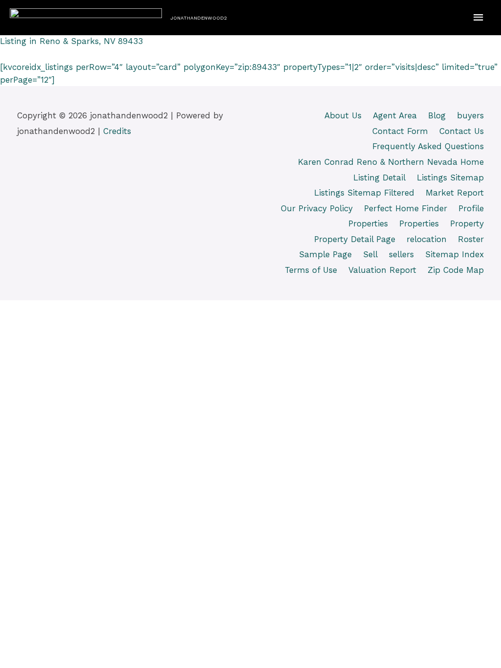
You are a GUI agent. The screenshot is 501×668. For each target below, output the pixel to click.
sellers (401, 254)
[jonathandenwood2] (86, 17)
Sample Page (325, 254)
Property (467, 223)
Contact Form (400, 131)
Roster (471, 239)
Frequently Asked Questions (428, 146)
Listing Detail (379, 177)
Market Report (455, 193)
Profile (471, 208)
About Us (343, 115)
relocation (427, 239)
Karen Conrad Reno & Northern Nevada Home (391, 162)
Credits (117, 131)
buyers (470, 115)
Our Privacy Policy (317, 208)
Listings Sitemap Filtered (364, 193)
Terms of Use (311, 270)
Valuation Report (382, 270)
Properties (368, 223)
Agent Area (395, 115)
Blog (437, 115)
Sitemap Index (454, 254)
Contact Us (461, 131)
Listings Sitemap (450, 177)
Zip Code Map (456, 270)
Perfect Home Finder (405, 208)
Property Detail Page (354, 239)
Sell (370, 254)
